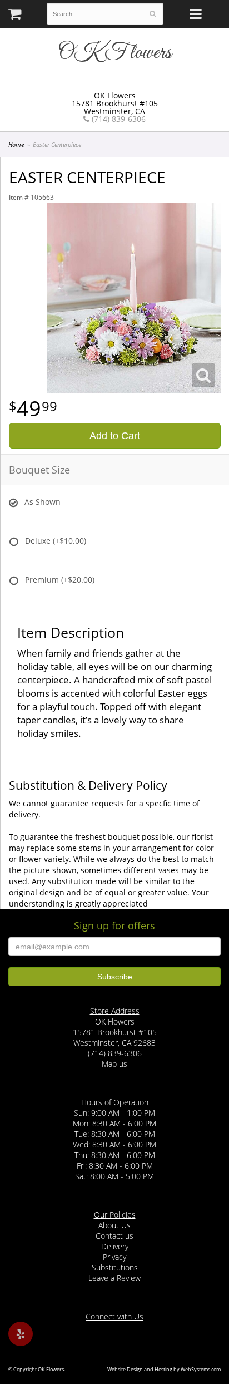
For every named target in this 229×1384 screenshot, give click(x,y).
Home (16, 144)
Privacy (114, 1257)
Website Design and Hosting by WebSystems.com (164, 1369)
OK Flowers (114, 53)
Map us (114, 1063)
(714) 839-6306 (117, 119)
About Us (114, 1225)
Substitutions (115, 1267)
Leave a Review (114, 1278)
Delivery (114, 1246)
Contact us (114, 1235)
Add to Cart (114, 435)
